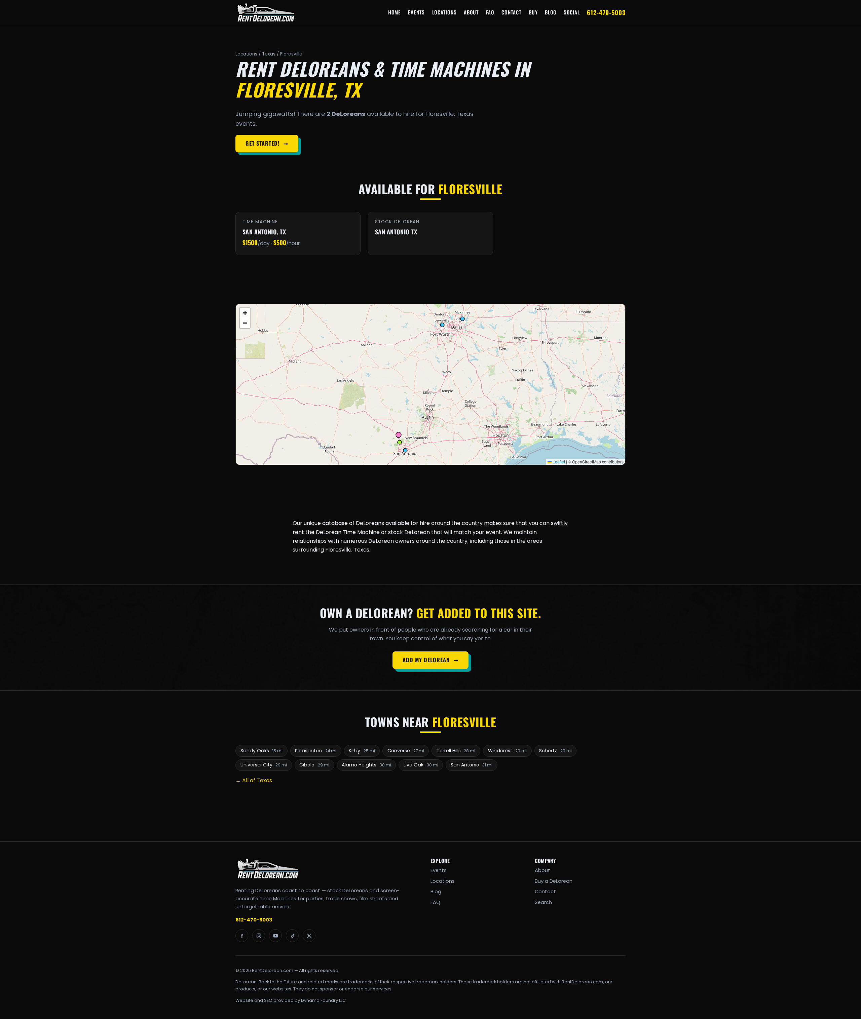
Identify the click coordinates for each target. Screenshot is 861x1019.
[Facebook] (241, 935)
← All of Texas (253, 780)
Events (416, 12)
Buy (533, 12)
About (471, 12)
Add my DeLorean (430, 660)
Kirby (362, 750)
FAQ (490, 12)
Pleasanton (315, 750)
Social (572, 12)
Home (394, 12)
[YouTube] (275, 935)
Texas (268, 54)
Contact (511, 12)
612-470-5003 (606, 12)
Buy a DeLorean (553, 881)
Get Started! (267, 143)
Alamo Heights (366, 764)
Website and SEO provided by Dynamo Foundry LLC (290, 1000)
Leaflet (558, 461)
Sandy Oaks (261, 750)
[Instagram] (258, 935)
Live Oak (421, 764)
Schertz (555, 750)
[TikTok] (292, 935)
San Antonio (472, 764)
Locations (444, 12)
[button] (245, 313)
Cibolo (314, 764)
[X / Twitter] (309, 935)
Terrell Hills (456, 750)
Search (543, 902)
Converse (405, 750)
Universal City (263, 764)
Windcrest (507, 750)
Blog (550, 12)
